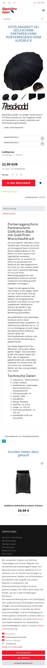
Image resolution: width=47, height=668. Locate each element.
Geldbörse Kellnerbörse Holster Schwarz (23, 506)
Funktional (11, 643)
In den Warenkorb (18, 182)
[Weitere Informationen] (4, 441)
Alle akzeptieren (23, 652)
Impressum (7, 554)
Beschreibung (9, 208)
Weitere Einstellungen (12, 647)
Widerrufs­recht (9, 550)
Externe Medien (13, 640)
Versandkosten (19, 169)
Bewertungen (9, 213)
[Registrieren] (9, 2)
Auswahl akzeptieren (23, 663)
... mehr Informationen (12, 127)
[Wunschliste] (13, 2)
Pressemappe (8, 547)
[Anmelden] (4, 2)
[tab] (23, 208)
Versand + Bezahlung (12, 537)
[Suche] (42, 19)
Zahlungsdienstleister (16, 637)
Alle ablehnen (23, 658)
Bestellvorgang (9, 540)
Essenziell (10, 634)
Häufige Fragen (9, 544)
